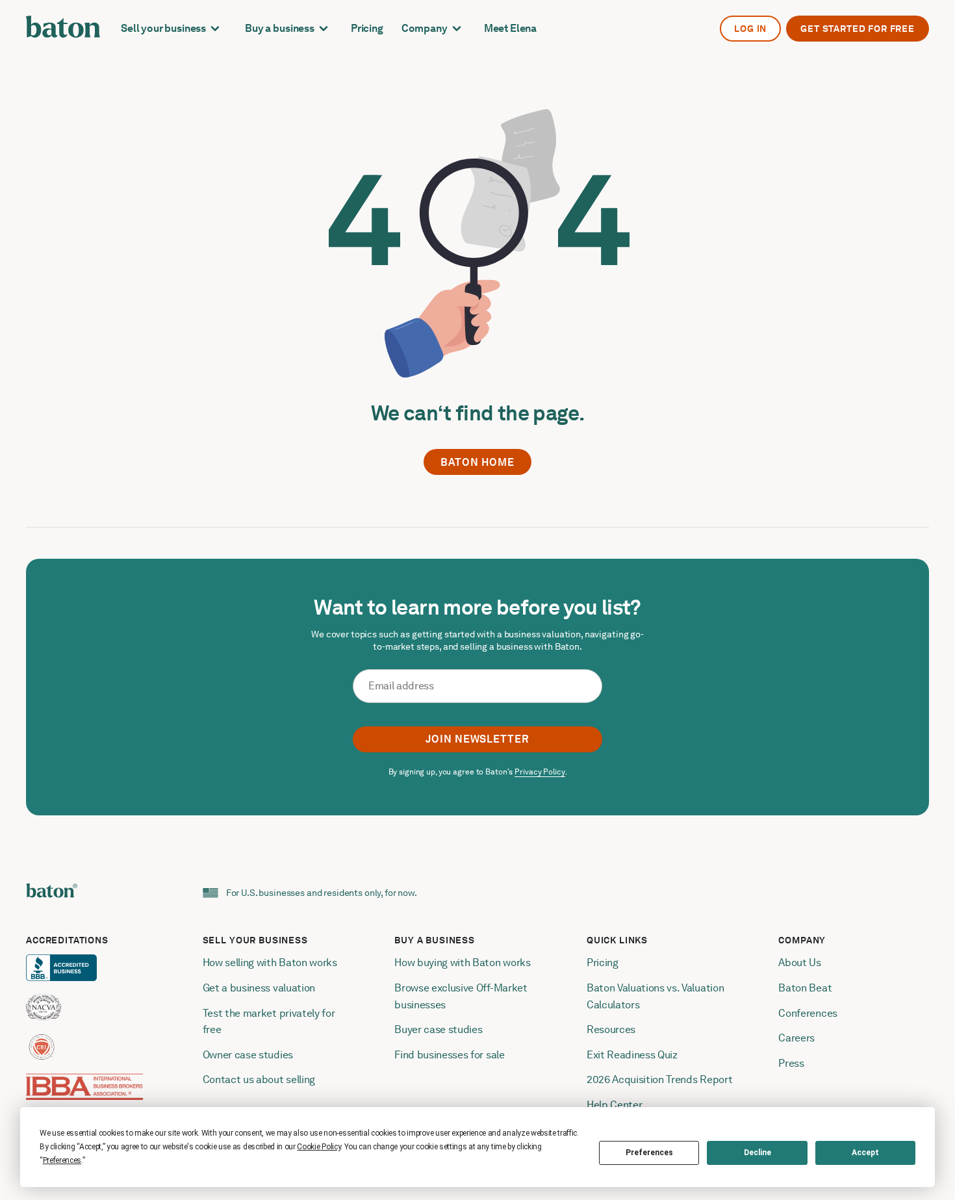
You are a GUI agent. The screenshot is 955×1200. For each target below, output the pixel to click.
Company (424, 28)
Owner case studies (248, 1055)
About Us (799, 962)
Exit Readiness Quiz (632, 1055)
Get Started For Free (857, 28)
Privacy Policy (540, 771)
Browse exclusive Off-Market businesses (461, 996)
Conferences (807, 1013)
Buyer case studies (438, 1029)
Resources (611, 1029)
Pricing (367, 28)
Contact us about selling (260, 1079)
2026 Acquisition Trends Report (659, 1079)
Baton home (477, 462)
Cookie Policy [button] (318, 1146)
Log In (750, 28)
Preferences (649, 1152)
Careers (796, 1038)
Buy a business (279, 28)
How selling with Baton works (270, 962)
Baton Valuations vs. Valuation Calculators (656, 996)
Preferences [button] (62, 1160)
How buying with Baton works (462, 962)
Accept (865, 1152)
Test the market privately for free (270, 1021)
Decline (757, 1152)
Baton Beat (805, 988)
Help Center (614, 1105)
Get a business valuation (259, 988)
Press (791, 1063)
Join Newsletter (477, 739)
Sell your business (163, 28)
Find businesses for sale (449, 1055)
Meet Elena (510, 28)
